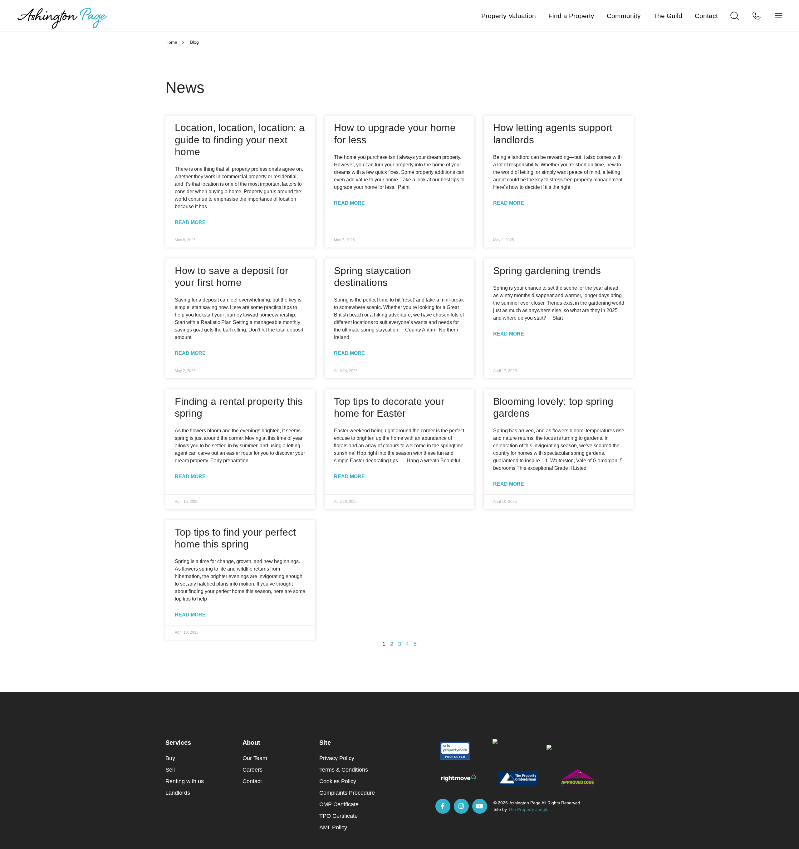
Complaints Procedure (347, 793)
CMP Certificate (339, 804)
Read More (190, 222)
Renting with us (184, 781)
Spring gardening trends (547, 270)
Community (624, 15)
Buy (170, 758)
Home (171, 42)
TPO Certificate (338, 816)
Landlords (177, 793)
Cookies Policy (337, 781)
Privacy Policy (336, 758)
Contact (706, 15)
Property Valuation (508, 15)
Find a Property (571, 15)
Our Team (255, 758)
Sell (170, 770)
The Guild (667, 15)
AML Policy (333, 827)
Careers (252, 770)
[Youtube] (479, 806)
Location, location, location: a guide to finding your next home (240, 139)
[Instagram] (461, 806)
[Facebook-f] (442, 806)
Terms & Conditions (343, 770)
